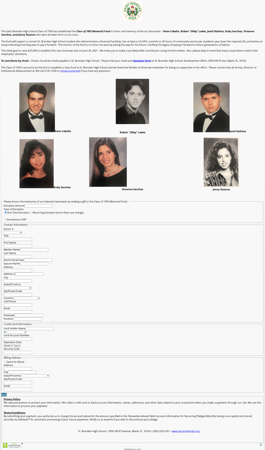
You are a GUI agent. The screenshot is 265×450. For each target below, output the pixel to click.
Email (7, 308)
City (6, 277)
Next (4, 394)
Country (8, 298)
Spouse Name (12, 263)
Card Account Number (17, 335)
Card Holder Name (14, 328)
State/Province (12, 284)
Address (8, 267)
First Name (10, 242)
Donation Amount (14, 205)
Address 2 (9, 274)
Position (8, 318)
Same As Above (15, 361)
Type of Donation (14, 209)
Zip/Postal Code (13, 291)
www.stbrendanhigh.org (186, 431)
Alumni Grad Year (14, 260)
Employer (9, 315)
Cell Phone (10, 301)
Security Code (12, 349)
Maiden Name (12, 249)
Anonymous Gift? (17, 219)
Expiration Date (13, 342)
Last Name (10, 253)
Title (6, 235)
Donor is (9, 229)
